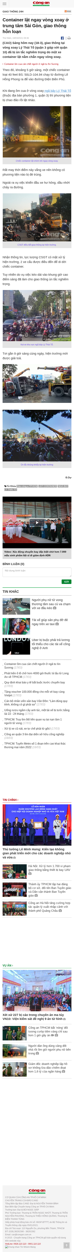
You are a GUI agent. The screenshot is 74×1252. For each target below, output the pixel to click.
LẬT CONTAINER (48, 486)
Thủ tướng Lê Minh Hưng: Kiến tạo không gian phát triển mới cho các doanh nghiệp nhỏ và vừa (37, 853)
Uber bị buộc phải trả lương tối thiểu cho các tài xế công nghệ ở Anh (51, 644)
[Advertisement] (37, 775)
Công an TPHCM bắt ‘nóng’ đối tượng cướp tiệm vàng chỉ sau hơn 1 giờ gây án (48, 1031)
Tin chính (10, 799)
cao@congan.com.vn (21, 1234)
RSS (69, 11)
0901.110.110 (34, 1244)
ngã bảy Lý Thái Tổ (57, 91)
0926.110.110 (20, 1244)
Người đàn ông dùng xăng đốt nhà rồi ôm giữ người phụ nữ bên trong (49, 1049)
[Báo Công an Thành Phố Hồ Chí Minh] (41, 3)
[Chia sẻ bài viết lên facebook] (62, 38)
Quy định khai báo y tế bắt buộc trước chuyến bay (34, 682)
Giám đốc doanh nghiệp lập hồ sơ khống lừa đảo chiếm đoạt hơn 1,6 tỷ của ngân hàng (47, 1067)
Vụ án (7, 965)
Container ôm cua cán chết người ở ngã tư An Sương (31, 64)
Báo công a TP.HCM (27, 486)
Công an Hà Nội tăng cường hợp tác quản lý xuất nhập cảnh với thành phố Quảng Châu (49, 906)
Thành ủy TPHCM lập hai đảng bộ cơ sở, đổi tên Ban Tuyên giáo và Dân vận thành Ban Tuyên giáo (49, 890)
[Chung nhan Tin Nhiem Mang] (20, 1247)
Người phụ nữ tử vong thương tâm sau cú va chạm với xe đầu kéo (51, 604)
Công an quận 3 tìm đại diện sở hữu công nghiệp (34, 734)
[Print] (69, 38)
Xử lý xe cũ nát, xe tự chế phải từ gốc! (27, 728)
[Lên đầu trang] (67, 1245)
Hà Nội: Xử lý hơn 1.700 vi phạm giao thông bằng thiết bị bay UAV (49, 868)
